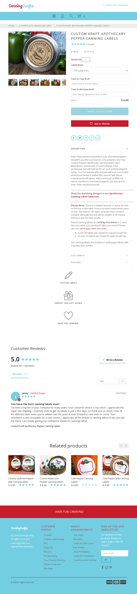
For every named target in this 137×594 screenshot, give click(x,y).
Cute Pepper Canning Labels (82, 480)
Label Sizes (77, 64)
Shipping (76, 262)
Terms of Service (52, 564)
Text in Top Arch (80, 78)
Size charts (78, 255)
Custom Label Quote (54, 539)
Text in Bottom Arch (82, 89)
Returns (48, 551)
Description (78, 148)
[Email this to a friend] (98, 137)
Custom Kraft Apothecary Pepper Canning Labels (82, 26)
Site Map (48, 568)
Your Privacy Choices (54, 560)
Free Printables (81, 551)
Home (11, 26)
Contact (47, 534)
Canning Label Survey (85, 560)
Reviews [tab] (17, 374)
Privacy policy (50, 555)
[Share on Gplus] (92, 137)
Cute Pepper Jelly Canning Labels (116, 480)
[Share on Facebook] (74, 137)
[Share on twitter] (80, 137)
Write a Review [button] (114, 359)
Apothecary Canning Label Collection (97, 195)
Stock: (75, 51)
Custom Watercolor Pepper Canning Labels (51, 480)
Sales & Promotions (84, 555)
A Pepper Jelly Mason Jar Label (35, 26)
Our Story (79, 534)
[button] (99, 123)
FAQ (46, 543)
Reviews (78, 539)
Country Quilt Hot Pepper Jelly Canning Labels (21, 480)
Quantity (76, 59)
